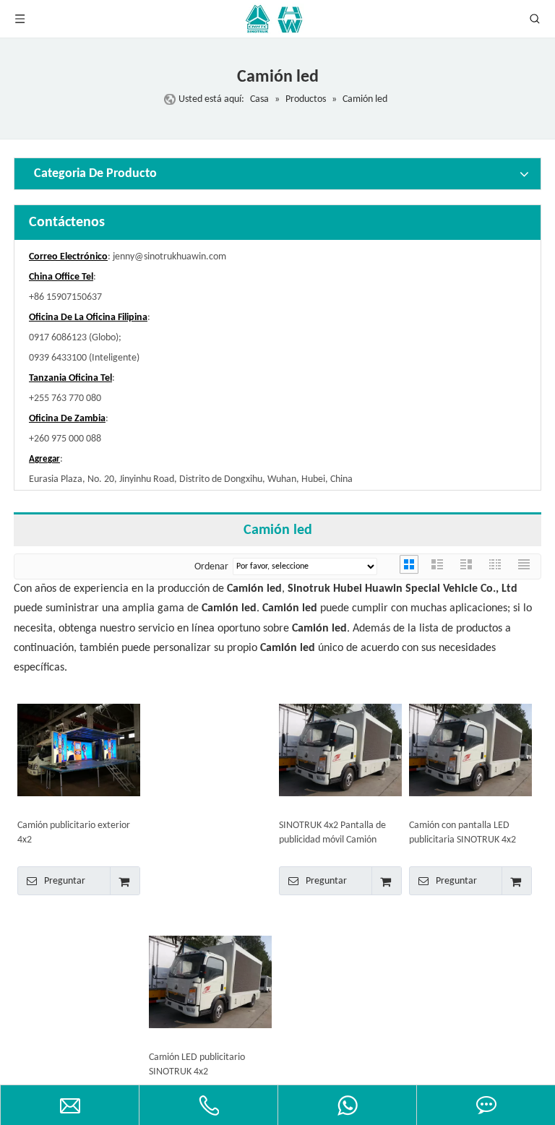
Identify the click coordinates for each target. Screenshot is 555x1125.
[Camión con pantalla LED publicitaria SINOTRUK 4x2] (470, 750)
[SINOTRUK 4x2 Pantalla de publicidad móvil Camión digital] (340, 750)
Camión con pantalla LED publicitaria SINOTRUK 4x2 (462, 832)
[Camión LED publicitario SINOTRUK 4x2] (210, 982)
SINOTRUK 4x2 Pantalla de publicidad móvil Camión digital (332, 834)
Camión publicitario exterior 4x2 (73, 832)
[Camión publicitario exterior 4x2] (78, 750)
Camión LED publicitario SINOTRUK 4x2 (197, 1064)
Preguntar (64, 881)
